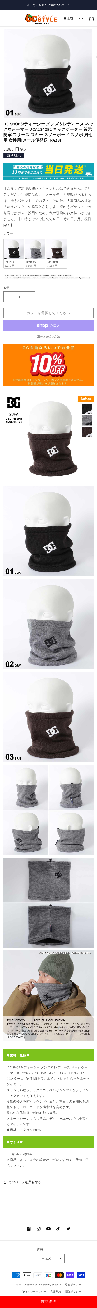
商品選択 (48, 1301)
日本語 (68, 19)
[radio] (13, 254)
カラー (8, 233)
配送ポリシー (73, 1291)
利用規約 (56, 1291)
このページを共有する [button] (25, 1182)
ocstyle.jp (31, 1284)
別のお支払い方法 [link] (48, 336)
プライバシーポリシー (33, 1291)
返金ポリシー (73, 1284)
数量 (6, 288)
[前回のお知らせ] (5, 5)
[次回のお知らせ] (92, 5)
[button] (6, 19)
